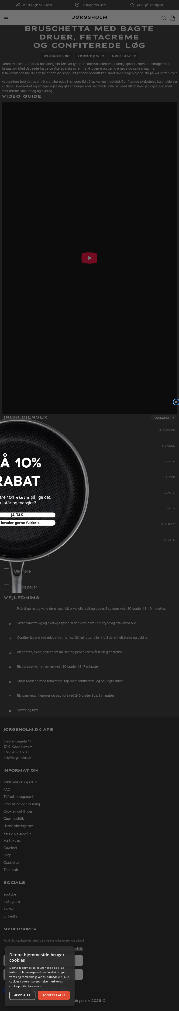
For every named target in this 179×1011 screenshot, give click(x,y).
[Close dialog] (176, 402)
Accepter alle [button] (53, 995)
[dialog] (40, 976)
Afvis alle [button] (22, 995)
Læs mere (34, 986)
